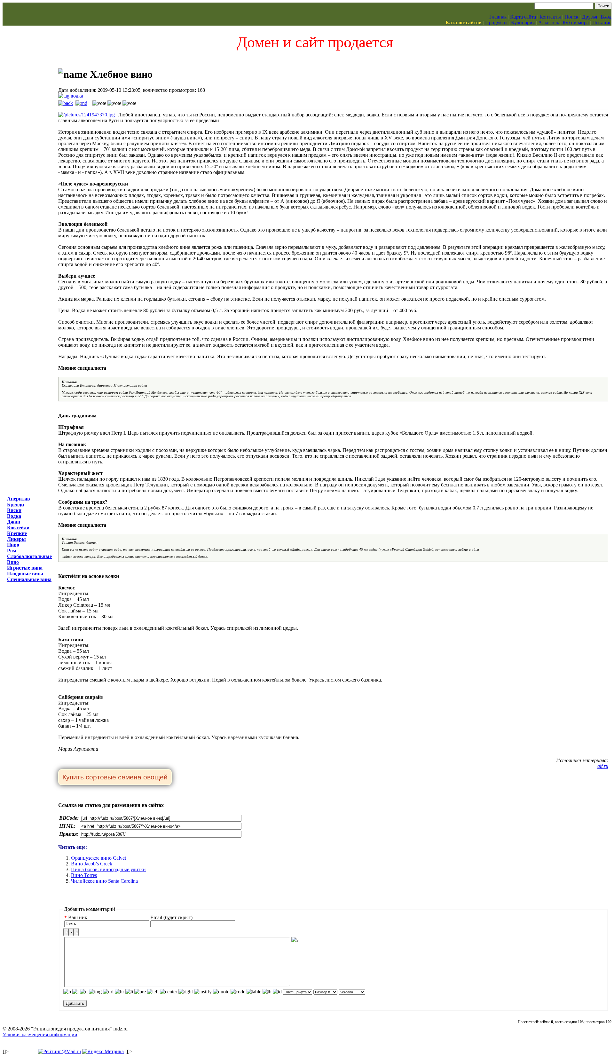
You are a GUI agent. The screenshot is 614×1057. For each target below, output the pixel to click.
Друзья (589, 17)
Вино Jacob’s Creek (91, 863)
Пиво (13, 545)
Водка (14, 516)
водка (77, 96)
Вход (606, 17)
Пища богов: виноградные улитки (108, 869)
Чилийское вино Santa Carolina (104, 881)
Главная (498, 17)
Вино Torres (84, 875)
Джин (13, 522)
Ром (11, 550)
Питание (601, 22)
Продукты (496, 22)
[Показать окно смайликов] (294, 940)
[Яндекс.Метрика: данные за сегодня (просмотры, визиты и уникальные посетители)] (103, 1051)
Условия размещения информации (40, 1034)
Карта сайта (523, 17)
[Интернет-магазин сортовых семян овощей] (115, 777)
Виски (14, 510)
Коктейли (18, 527)
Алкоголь (548, 22)
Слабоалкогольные (29, 556)
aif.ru (602, 766)
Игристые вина (25, 568)
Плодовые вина (25, 573)
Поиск (571, 17)
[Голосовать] (99, 103)
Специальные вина (29, 579)
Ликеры (16, 539)
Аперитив (18, 498)
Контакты (550, 17)
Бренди (15, 504)
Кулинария (523, 22)
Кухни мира (576, 22)
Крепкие (17, 533)
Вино (13, 562)
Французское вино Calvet (98, 858)
